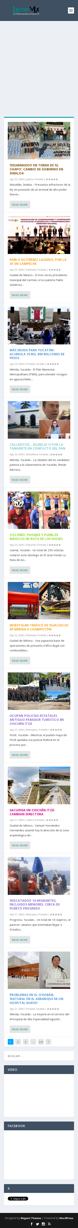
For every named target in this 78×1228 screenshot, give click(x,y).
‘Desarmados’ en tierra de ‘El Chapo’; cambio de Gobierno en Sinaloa (36, 169)
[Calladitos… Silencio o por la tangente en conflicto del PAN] (39, 420)
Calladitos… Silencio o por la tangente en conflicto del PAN (38, 446)
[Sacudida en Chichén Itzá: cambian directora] (39, 785)
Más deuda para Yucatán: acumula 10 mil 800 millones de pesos (37, 354)
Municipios (32, 729)
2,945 (41, 1044)
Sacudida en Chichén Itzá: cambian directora (32, 812)
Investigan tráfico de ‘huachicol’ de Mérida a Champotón (39, 627)
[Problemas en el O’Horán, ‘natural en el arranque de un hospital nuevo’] (39, 970)
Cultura (30, 820)
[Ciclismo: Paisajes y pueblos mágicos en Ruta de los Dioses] (39, 510)
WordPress (66, 1218)
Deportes (31, 544)
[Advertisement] (39, 62)
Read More (20, 204)
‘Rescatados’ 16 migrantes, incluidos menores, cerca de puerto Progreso (35, 904)
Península (31, 269)
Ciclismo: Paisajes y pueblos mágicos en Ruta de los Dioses (36, 537)
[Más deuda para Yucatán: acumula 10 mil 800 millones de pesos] (39, 325)
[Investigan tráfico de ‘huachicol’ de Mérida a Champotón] (39, 601)
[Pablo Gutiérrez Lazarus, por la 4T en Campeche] (39, 235)
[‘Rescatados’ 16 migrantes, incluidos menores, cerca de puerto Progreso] (39, 876)
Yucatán (40, 364)
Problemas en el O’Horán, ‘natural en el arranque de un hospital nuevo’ (37, 999)
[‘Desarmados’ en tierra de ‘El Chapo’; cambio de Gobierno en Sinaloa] (39, 141)
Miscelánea (32, 454)
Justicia (30, 179)
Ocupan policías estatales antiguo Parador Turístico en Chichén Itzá (37, 720)
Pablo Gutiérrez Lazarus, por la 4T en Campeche (38, 262)
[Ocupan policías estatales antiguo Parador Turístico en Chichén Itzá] (39, 691)
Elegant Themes (31, 1218)
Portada (39, 179)
